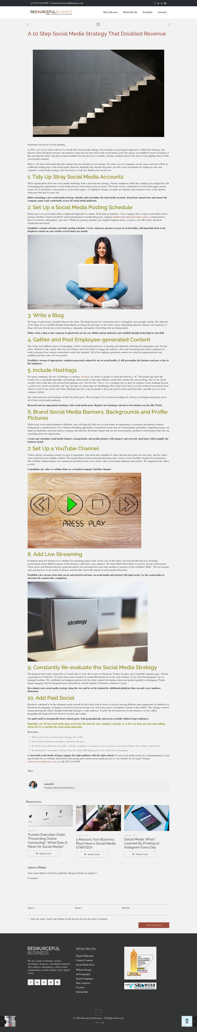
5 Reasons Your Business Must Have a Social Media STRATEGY (96, 843)
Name (31, 907)
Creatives (80, 987)
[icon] (165, 3)
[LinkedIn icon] (158, 3)
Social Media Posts (85, 964)
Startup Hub (82, 991)
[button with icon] (31, 982)
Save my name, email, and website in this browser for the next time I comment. (69, 918)
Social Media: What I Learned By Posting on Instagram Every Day (141, 843)
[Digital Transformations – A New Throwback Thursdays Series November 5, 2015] (7, 1021)
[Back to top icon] (98, 1012)
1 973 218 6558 (40, 3)
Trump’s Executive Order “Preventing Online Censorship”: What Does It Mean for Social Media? (47, 841)
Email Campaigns (84, 978)
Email (79, 907)
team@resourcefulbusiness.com (67, 3)
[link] (44, 950)
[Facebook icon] (155, 3)
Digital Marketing (84, 955)
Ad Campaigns (83, 974)
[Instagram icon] (162, 3)
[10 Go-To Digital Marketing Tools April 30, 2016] (189, 1021)
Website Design (83, 969)
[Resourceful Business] (51, 12)
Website (126, 907)
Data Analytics (83, 982)
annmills (49, 784)
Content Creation (84, 960)
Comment (33, 878)
